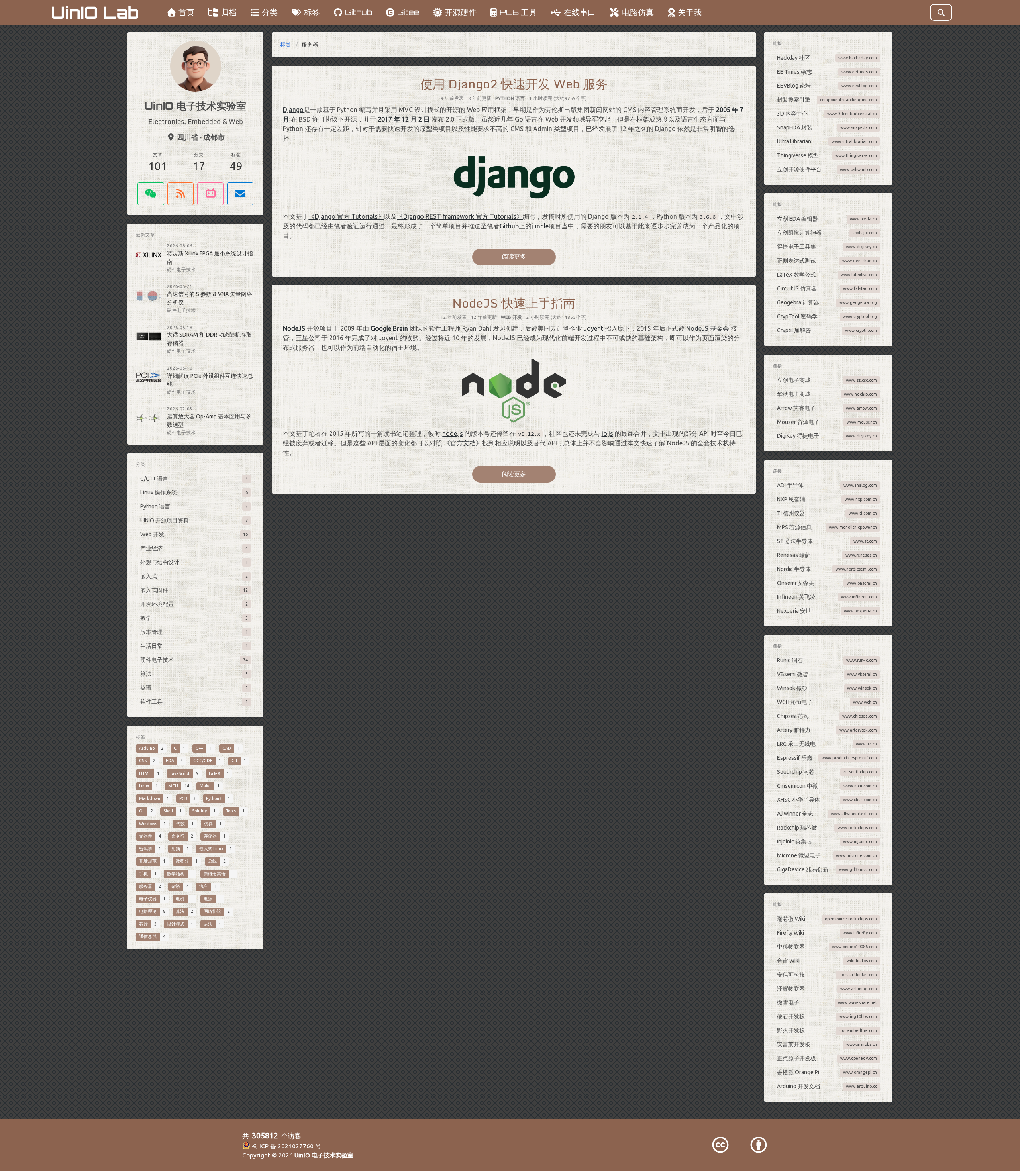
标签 (312, 12)
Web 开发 (511, 317)
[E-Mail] (240, 193)
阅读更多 (514, 256)
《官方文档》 (463, 443)
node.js (452, 433)
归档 (229, 12)
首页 (186, 12)
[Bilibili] (210, 193)
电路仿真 (638, 12)
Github (358, 12)
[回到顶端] (777, 1155)
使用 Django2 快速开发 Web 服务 (514, 84)
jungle (540, 225)
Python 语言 (510, 98)
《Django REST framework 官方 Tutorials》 (460, 216)
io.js (607, 433)
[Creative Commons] (720, 1145)
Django (293, 109)
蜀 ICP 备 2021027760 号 (285, 1146)
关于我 (690, 12)
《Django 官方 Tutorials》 (346, 216)
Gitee (408, 12)
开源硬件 (461, 12)
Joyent (593, 328)
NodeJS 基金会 (707, 328)
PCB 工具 (518, 12)
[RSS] (180, 193)
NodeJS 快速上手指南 (513, 303)
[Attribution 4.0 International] (759, 1145)
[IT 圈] (150, 193)
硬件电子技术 (181, 269)
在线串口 (580, 12)
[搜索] (941, 12)
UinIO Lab (95, 12)
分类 (270, 12)
